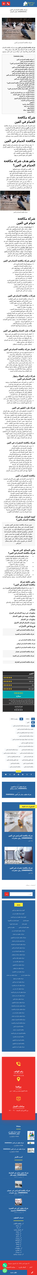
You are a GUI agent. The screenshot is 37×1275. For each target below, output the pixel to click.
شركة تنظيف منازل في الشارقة (18, 1006)
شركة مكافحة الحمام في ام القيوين (25, 647)
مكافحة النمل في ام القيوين (18, 1043)
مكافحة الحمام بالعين (28, 766)
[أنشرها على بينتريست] (22, 774)
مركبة (17, 1226)
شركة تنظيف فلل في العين (18, 958)
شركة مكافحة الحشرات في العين (24, 79)
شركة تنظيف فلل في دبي (18, 961)
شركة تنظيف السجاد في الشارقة (18, 944)
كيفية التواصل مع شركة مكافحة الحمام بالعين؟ (20, 83)
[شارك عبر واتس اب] (10, 774)
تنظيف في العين (11, 927)
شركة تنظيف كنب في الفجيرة (18, 985)
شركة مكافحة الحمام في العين (25, 59)
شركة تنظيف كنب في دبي (18, 989)
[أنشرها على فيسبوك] (31, 774)
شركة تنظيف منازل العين (18, 999)
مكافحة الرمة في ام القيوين (18, 1040)
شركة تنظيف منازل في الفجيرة (18, 1009)
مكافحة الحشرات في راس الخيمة (18, 1033)
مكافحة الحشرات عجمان (18, 1030)
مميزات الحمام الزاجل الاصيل (24, 98)
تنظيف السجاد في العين (24, 927)
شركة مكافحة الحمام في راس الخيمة (23, 656)
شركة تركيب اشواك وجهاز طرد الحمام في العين (20, 75)
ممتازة (30, 112)
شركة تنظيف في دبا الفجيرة (18, 971)
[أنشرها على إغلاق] (27, 774)
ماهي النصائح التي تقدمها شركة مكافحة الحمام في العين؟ (21, 551)
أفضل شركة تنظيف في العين (18, 910)
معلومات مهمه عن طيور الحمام (23, 94)
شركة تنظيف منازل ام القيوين (18, 1002)
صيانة (17, 1232)
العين (27, 128)
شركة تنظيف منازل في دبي (18, 1012)
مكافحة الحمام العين (15, 763)
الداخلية (17, 1240)
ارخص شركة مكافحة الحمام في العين (23, 67)
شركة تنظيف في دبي (25, 975)
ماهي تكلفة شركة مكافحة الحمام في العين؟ (21, 89)
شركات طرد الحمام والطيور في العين (23, 71)
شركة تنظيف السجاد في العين (18, 948)
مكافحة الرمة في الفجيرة (18, 1036)
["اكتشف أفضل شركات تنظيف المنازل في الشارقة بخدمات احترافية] (29, 3)
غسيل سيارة (17, 1230)
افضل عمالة (28, 110)
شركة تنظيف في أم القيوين (18, 965)
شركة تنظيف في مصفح (18, 978)
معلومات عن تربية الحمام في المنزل (22, 92)
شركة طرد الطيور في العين (25, 77)
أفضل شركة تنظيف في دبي (18, 913)
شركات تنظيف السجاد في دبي (18, 930)
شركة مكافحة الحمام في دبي (27, 640)
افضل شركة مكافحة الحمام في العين (23, 73)
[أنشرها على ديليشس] (14, 774)
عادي (17, 1236)
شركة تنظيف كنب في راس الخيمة (18, 992)
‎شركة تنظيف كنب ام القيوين (18, 1047)
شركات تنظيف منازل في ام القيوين (18, 937)
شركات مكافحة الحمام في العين (24, 69)
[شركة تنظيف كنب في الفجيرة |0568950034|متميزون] (18, 1202)
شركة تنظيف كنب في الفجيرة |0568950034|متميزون (18, 1209)
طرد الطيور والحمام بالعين (12, 760)
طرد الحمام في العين (28, 756)
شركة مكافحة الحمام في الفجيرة (24, 634)
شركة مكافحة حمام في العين (25, 65)
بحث (6, 894)
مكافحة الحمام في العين (27, 61)
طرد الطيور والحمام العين (27, 760)
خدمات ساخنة (18, 1254)
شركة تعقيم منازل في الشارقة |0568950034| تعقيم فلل (18, 1174)
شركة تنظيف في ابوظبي (18, 968)
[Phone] (4, 1265)
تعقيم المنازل (26, 920)
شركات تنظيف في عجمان (18, 934)
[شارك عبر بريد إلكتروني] (5, 774)
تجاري (17, 1234)
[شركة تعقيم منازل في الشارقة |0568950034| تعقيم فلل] (18, 1166)
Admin (27, 719)
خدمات (17, 1238)
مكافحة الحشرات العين (27, 81)
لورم (17, 1246)
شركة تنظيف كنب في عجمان (18, 995)
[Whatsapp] (4, 1270)
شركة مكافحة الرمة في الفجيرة (18, 1023)
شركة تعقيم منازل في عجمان (18, 941)
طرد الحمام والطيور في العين (13, 756)
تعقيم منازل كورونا (14, 924)
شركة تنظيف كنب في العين (18, 982)
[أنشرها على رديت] (18, 774)
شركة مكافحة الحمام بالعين (12, 749)
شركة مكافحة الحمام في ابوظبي (26, 644)
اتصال (17, 1244)
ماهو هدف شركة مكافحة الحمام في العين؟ (22, 63)
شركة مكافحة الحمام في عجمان (24, 652)
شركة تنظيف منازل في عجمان (18, 1016)
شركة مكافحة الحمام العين (27, 749)
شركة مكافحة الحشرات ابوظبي (18, 1019)
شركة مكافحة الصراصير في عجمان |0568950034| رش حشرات (18, 1191)
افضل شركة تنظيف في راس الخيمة (18, 917)
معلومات (17, 1248)
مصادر (31, 90)
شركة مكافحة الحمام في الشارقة (24, 662)
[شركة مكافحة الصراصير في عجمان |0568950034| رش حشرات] (18, 1184)
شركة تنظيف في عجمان (12, 975)
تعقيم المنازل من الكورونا (13, 920)
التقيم (32, 102)
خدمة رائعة (29, 106)
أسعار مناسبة (28, 104)
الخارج (17, 1242)
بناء (17, 1228)
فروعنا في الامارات (27, 100)
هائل (30, 108)
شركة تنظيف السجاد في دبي (18, 951)
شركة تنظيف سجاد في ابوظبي (18, 954)
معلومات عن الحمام (26, 96)
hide (21, 56)
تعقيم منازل (24, 924)
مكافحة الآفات (17, 1224)
